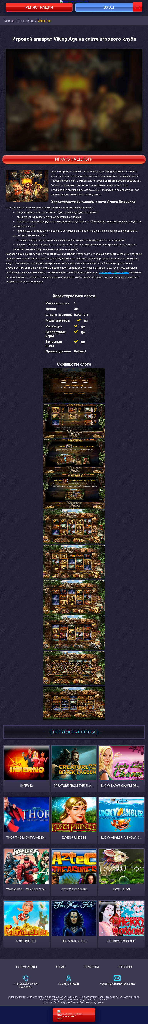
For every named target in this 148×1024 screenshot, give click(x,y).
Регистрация (39, 7)
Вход (108, 7)
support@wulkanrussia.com (117, 983)
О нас (60, 967)
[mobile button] (137, 7)
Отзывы (125, 967)
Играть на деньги (74, 159)
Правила (91, 967)
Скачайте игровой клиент (114, 272)
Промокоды (26, 967)
